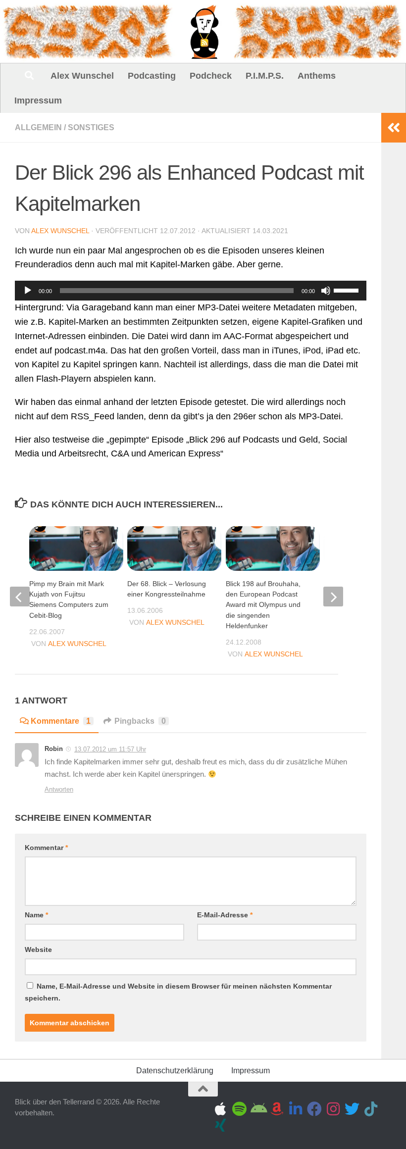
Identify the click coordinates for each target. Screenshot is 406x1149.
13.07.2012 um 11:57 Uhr (110, 749)
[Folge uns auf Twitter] (352, 1108)
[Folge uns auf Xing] (220, 1125)
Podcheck (211, 76)
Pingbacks (140, 721)
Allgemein (38, 127)
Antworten (59, 789)
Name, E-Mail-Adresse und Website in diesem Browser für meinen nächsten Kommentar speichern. (178, 992)
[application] (190, 290)
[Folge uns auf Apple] (220, 1108)
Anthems (317, 76)
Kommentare (61, 721)
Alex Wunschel (82, 76)
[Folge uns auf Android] (258, 1108)
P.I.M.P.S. (265, 76)
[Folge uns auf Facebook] (314, 1108)
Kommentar (46, 847)
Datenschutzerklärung (174, 1070)
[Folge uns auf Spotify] (239, 1108)
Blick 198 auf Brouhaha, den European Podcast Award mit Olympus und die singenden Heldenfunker (263, 605)
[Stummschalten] (326, 291)
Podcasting (152, 76)
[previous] (20, 596)
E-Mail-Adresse (225, 915)
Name (36, 915)
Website (38, 949)
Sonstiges (91, 127)
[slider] (347, 290)
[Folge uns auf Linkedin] (295, 1108)
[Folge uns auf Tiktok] (370, 1108)
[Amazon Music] (276, 1108)
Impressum (38, 100)
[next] (333, 596)
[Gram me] (333, 1108)
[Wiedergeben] (28, 291)
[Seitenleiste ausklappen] (393, 128)
